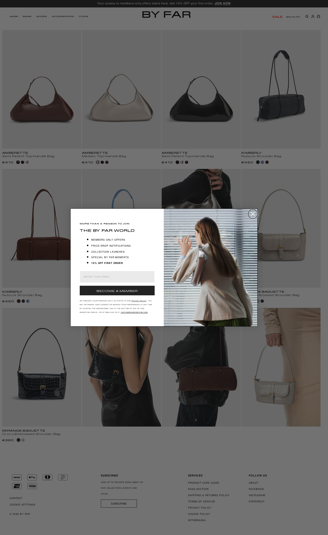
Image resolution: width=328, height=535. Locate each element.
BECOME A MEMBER (117, 290)
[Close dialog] (253, 214)
